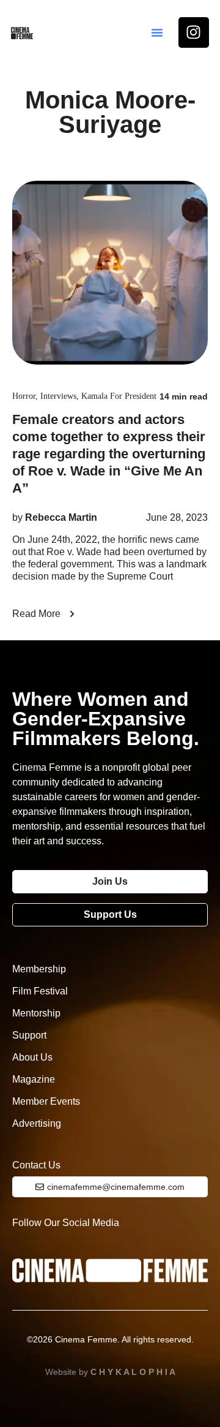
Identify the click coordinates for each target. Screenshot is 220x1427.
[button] (157, 32)
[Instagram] (193, 32)
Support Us (110, 914)
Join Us (110, 881)
